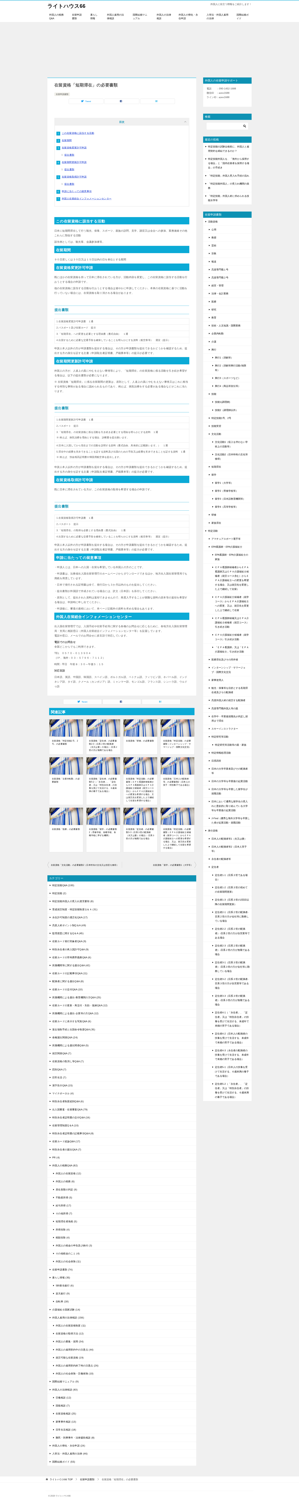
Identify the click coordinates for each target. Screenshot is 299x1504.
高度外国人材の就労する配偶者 (228, 700)
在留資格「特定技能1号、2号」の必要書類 (65, 742)
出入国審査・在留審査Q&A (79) (70, 1109)
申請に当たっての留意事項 (77, 191)
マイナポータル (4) (63, 1093)
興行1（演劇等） (224, 357)
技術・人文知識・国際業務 (226, 325)
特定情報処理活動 (221, 752)
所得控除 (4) (63, 1229)
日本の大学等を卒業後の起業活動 (229, 781)
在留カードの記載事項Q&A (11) (70, 973)
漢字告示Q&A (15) (62, 1085)
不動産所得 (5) (64, 1197)
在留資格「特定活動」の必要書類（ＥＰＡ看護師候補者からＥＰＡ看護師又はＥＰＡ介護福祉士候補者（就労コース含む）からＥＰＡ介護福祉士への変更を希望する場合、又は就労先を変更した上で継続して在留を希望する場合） (140, 790)
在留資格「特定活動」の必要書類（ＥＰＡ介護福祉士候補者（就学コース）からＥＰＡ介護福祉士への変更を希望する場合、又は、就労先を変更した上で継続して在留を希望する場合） (177, 838)
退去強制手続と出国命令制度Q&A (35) (73, 1029)
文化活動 (216, 434)
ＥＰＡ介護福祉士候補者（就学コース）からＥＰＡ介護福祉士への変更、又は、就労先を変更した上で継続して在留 (232, 604)
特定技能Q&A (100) (63, 885)
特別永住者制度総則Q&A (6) (68, 1101)
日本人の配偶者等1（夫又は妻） (229, 838)
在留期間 (67, 140)
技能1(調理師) (222, 402)
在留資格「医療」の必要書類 (66, 829)
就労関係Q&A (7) (61, 1053)
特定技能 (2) (59, 893)
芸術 (213, 245)
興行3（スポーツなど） (228, 378)
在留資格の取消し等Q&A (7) (68, 1061)
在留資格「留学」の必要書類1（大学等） (173, 865)
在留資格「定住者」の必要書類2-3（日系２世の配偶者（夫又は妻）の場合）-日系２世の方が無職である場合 (103, 745)
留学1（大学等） (224, 482)
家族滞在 (216, 522)
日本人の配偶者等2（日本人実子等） (229, 848)
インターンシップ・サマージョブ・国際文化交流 (228, 669)
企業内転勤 (217, 333)
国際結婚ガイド (243, 16)
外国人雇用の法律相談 (115, 16)
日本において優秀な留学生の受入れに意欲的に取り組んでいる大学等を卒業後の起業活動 (229, 806)
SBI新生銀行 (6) (65, 1285)
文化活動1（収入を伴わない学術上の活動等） (231, 444)
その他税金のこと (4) (68, 1253)
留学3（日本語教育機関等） (230, 498)
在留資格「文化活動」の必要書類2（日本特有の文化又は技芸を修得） (85, 865)
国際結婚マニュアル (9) (65, 1381)
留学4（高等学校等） (226, 506)
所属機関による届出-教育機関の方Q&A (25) (76, 997)
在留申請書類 (77, 16)
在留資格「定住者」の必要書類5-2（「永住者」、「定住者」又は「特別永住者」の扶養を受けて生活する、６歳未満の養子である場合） (103, 785)
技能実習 (216, 426)
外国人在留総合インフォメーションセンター (87, 198)
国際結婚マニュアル (140, 16)
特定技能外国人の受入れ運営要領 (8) (73, 901)
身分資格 (213, 830)
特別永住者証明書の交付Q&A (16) (71, 1117)
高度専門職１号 (219, 269)
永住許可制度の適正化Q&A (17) (70, 917)
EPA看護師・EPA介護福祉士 (226, 546)
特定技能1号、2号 (221, 418)
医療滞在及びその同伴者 (224, 659)
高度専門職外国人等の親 (224, 708)
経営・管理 (217, 285)
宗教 (213, 253)
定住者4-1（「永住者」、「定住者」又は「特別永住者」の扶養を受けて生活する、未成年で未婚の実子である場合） (232, 1019)
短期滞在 (216, 466)
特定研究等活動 (219, 736)
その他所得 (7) (64, 1213)
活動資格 (213, 221)
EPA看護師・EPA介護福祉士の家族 (231, 556)
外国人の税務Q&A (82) (65, 1165)
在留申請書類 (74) (62, 1269)
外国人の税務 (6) (65, 1181)
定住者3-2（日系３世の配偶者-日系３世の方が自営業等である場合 (232, 983)
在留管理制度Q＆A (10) (65, 1125)
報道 (213, 261)
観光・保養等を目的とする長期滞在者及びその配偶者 (229, 690)
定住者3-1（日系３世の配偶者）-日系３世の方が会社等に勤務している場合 (232, 966)
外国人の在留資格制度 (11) (71, 1325)
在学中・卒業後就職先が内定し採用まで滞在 (229, 718)
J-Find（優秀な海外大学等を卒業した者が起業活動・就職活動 (230, 820)
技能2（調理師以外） (226, 410)
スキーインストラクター (224, 728)
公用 (213, 229)
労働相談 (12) (63, 1397)
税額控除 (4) (63, 1237)
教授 (213, 237)
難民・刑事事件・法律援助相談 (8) (75, 1437)
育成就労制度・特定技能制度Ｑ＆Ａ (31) (74, 909)
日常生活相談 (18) (66, 1429)
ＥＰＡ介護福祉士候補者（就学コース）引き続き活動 (232, 637)
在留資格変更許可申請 (74, 147)
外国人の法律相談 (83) (65, 1389)
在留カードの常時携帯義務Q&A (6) (71, 957)
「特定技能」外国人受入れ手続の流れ (228, 175)
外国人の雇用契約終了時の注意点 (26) (77, 1365)
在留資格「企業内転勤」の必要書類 (66, 780)
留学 (213, 474)
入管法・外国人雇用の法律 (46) (70, 1453)
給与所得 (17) (63, 1205)
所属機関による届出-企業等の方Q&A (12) (75, 1013)
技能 (213, 394)
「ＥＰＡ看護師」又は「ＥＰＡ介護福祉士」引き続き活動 (232, 649)
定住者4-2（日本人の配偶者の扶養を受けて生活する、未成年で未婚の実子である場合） (232, 1038)
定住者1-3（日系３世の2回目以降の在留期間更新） (232, 901)
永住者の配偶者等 (221, 859)
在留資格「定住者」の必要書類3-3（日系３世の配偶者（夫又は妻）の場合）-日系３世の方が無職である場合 (140, 834)
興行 (213, 349)
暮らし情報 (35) (61, 1277)
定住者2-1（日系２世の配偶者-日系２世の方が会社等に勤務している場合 (232, 916)
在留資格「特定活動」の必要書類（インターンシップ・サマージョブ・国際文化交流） (177, 744)
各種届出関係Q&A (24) (65, 1037)
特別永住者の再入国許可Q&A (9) (70, 949)
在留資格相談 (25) (66, 1413)
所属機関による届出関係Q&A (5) (70, 1045)
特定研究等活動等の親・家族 (230, 744)
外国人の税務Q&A (56, 16)
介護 (213, 341)
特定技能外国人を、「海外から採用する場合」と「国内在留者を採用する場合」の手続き (228, 163)
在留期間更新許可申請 (74, 162)
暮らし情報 (94, 16)
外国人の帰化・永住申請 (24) (68, 1445)
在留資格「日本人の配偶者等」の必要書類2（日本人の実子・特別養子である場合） (177, 782)
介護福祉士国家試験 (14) (66, 1309)
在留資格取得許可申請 (74, 176)
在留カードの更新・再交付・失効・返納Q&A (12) (80, 1005)
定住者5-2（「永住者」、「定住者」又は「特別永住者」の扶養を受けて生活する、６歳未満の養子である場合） (232, 1090)
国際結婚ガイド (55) (63, 1461)
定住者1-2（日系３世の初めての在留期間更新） (231, 889)
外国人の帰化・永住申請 (188, 16)
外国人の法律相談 (164, 16)
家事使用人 (217, 680)
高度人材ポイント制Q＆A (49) (69, 925)
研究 (213, 309)
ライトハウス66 (66, 6)
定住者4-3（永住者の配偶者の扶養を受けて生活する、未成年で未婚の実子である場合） (232, 1054)
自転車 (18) (62, 1301)
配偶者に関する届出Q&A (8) (68, 981)
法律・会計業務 (219, 293)
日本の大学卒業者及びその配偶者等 (229, 770)
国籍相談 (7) (63, 1405)
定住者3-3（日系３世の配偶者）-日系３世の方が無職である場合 (232, 1000)
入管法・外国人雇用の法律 (217, 16)
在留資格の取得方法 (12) (70, 1333)
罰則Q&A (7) (59, 1069)
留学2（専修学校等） (226, 490)
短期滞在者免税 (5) (66, 1221)
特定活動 (213, 530)
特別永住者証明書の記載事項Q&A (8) (73, 1133)
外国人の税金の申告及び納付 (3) (74, 1245)
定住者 (215, 867)
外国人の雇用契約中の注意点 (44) (75, 1349)
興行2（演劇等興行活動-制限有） (230, 367)
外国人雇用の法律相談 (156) (68, 1317)
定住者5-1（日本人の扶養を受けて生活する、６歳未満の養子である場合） (232, 1071)
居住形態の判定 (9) (66, 1189)
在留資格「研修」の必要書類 (140, 741)
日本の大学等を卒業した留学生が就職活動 (229, 791)
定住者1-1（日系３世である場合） (231, 877)
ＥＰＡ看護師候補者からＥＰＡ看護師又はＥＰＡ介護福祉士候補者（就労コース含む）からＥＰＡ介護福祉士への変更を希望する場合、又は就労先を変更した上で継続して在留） (232, 578)
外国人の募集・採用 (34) (70, 1341)
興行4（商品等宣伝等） (228, 386)
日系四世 (216, 760)
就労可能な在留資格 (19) (70, 1357)
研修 (213, 514)
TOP (61, 1479)
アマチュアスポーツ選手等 (226, 538)
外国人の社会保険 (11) (68, 1261)
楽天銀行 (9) (63, 1293)
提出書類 (69, 155)
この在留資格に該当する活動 (78, 133)
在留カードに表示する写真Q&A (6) (71, 1021)
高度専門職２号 (219, 277)
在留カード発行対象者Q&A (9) (69, 941)
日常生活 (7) (59, 1077)
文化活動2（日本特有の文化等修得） (231, 456)
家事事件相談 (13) (66, 1421)
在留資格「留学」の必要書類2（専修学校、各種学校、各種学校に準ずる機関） (103, 832)
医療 (213, 301)
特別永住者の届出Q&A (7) (66, 1149)
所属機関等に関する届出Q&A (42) (71, 965)
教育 (213, 317)
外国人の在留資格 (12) (68, 1173)
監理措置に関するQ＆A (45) (68, 933)
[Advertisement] (149, 48)
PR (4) (56, 1157)
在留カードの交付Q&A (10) (67, 989)
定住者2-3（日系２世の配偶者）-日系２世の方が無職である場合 (232, 950)
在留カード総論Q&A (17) (66, 1141)
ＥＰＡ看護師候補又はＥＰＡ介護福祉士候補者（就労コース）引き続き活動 (232, 622)
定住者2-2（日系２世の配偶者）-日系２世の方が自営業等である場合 (232, 933)
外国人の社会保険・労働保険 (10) (75, 1373)
